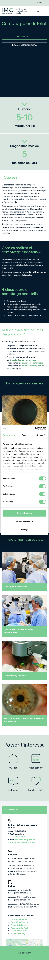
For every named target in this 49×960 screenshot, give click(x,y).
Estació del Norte (19, 922)
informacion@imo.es (25, 840)
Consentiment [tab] (9, 435)
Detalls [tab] (25, 435)
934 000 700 (18, 837)
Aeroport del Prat (19, 928)
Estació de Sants (19, 919)
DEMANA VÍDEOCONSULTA (24, 45)
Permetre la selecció (24, 521)
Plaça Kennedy (18, 934)
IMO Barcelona (11, 810)
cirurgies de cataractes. (32, 363)
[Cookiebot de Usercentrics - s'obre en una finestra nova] (35, 428)
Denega (24, 529)
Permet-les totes (24, 513)
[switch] (42, 486)
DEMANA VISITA (24, 37)
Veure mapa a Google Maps (21, 843)
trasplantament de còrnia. (22, 360)
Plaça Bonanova (18, 931)
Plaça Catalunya (19, 925)
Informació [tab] (40, 435)
